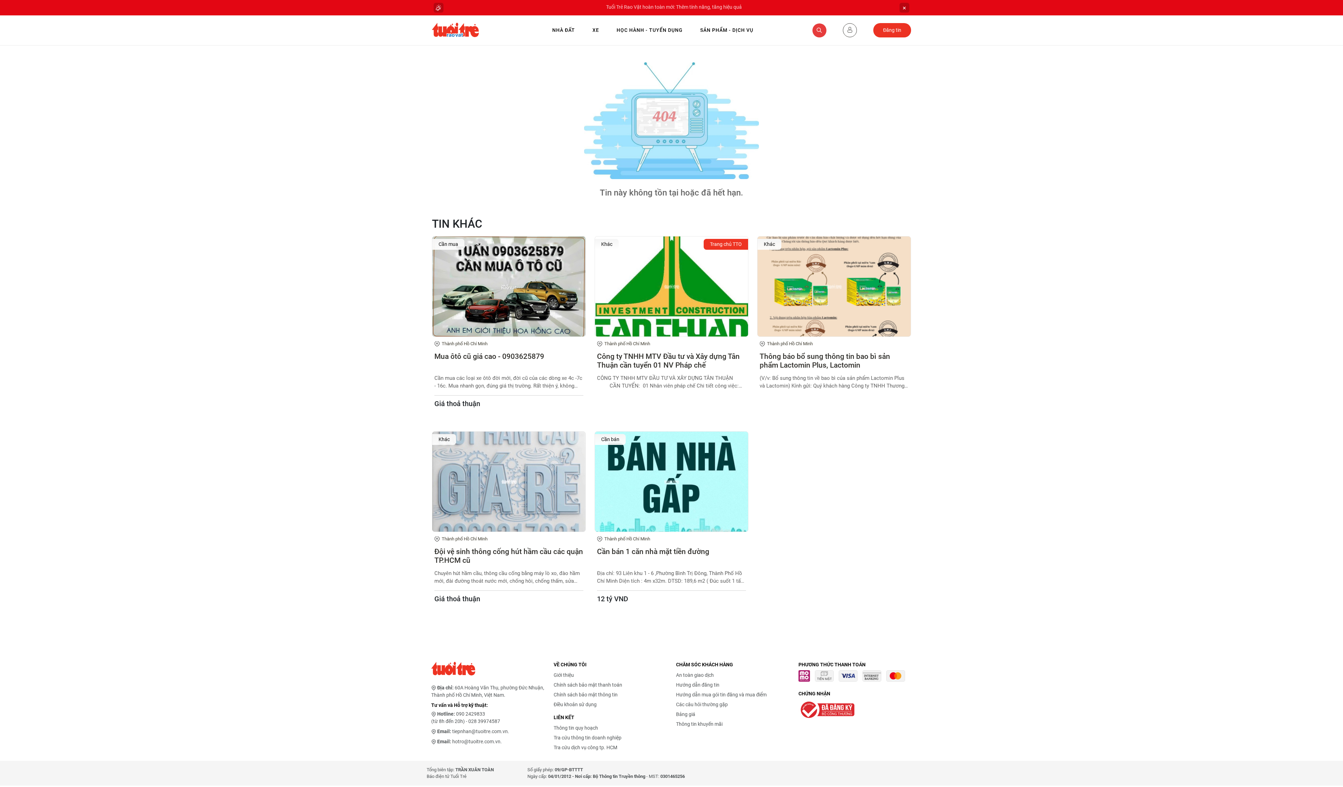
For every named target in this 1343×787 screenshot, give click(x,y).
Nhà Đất (563, 30)
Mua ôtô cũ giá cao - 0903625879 (489, 356)
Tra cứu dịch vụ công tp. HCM (585, 747)
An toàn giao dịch (695, 675)
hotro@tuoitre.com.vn (476, 741)
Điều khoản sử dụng (575, 704)
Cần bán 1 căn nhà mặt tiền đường (653, 551)
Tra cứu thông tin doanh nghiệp (587, 737)
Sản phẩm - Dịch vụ (726, 30)
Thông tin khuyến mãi (699, 724)
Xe (595, 30)
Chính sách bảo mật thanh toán (588, 685)
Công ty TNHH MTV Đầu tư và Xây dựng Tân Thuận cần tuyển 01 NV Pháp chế (668, 360)
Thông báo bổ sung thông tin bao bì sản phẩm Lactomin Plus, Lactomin (825, 360)
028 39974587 (484, 721)
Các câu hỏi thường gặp (702, 704)
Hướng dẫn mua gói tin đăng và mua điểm (721, 694)
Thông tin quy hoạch (576, 728)
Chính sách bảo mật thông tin (586, 694)
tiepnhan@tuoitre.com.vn (480, 731)
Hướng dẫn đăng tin (697, 685)
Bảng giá (685, 714)
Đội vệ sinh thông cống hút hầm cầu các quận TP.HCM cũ (508, 556)
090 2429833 (470, 714)
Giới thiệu (564, 675)
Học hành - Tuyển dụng (650, 30)
